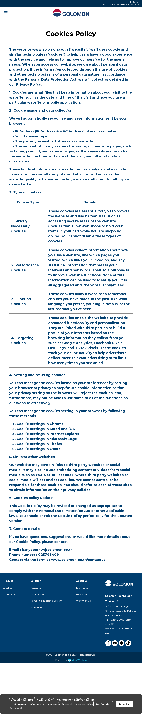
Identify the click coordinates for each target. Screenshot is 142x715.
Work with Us (83, 600)
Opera (55, 449)
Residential (36, 587)
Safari (55, 429)
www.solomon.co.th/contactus (78, 560)
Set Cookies (103, 704)
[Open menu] (5, 12)
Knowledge (82, 587)
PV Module (36, 607)
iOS (72, 429)
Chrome (57, 424)
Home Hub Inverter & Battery (46, 600)
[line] (121, 643)
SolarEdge (8, 587)
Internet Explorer (65, 434)
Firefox (56, 444)
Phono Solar (9, 594)
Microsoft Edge (63, 439)
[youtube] (115, 643)
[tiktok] (128, 643)
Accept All (125, 704)
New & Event (83, 594)
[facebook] (108, 643)
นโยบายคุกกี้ (15, 708)
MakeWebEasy (79, 660)
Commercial (37, 594)
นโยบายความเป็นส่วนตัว (83, 704)
